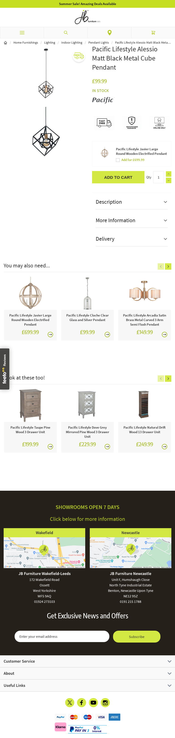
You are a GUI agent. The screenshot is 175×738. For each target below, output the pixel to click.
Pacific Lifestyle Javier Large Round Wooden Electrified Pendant (141, 151)
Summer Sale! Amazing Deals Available (87, 4)
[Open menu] (22, 32)
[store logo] (87, 17)
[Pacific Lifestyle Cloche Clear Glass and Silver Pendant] (87, 293)
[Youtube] (93, 702)
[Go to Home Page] (5, 42)
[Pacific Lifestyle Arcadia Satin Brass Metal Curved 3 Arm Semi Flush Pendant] (144, 293)
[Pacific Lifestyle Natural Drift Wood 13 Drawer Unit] (144, 405)
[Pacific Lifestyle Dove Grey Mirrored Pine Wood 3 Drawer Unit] (87, 405)
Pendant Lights (98, 42)
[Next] (168, 266)
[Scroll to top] (170, 707)
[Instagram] (105, 702)
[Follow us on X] (69, 702)
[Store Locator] (109, 32)
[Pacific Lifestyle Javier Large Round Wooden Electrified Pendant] (30, 293)
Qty (148, 177)
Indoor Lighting (71, 42)
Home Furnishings (25, 42)
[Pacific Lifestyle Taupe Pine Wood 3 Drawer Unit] (30, 405)
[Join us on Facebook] (81, 702)
